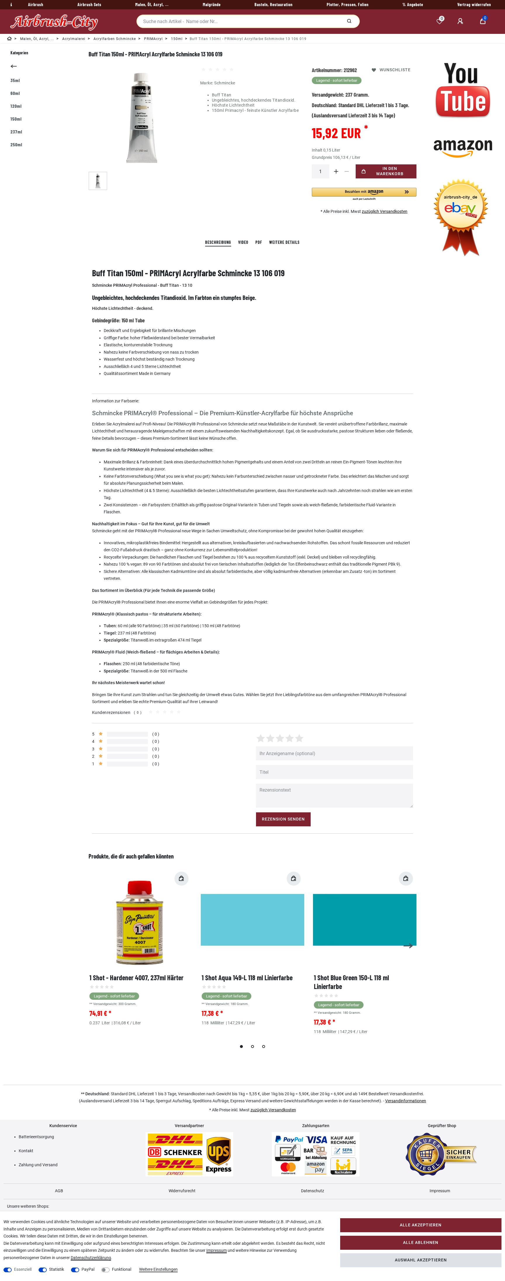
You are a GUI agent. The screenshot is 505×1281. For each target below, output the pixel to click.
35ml (15, 80)
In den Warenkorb (390, 171)
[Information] (11, 4)
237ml (16, 131)
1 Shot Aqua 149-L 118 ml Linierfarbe (247, 977)
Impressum (440, 1190)
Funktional (121, 1269)
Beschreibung (218, 242)
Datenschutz (312, 1190)
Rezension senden (283, 819)
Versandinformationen (405, 1101)
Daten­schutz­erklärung (91, 1257)
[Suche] (349, 21)
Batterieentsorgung (36, 1136)
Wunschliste (395, 69)
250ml (16, 144)
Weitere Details (284, 242)
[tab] (218, 242)
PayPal (88, 1269)
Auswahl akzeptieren (421, 1260)
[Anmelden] (461, 21)
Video (243, 242)
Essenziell (23, 1269)
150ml (16, 118)
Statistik (56, 1269)
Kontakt (26, 1150)
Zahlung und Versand (38, 1164)
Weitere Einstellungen (158, 1269)
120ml (16, 106)
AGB (59, 1190)
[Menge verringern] (347, 171)
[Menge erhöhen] (336, 171)
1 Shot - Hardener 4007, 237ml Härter (136, 977)
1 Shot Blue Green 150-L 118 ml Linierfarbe (351, 981)
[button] (364, 194)
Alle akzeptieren (421, 1225)
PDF (258, 242)
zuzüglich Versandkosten (384, 211)
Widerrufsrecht (182, 1190)
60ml (15, 93)
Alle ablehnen (420, 1242)
